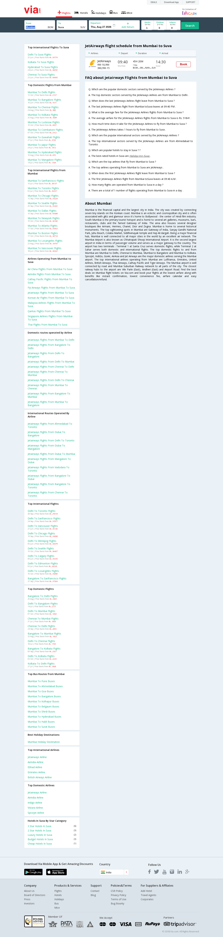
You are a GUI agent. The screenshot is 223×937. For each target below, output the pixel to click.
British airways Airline (40, 777)
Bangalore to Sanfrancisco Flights (47, 578)
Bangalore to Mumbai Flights (44, 633)
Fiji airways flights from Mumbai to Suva (51, 287)
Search (190, 26)
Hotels (58, 895)
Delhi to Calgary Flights (41, 556)
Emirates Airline (36, 772)
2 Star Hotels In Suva (52, 830)
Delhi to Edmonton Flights (43, 563)
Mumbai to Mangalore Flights (45, 159)
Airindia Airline (35, 762)
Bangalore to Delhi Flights (43, 596)
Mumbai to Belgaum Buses (43, 706)
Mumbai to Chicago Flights (43, 195)
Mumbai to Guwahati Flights (44, 137)
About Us (29, 891)
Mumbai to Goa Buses (41, 691)
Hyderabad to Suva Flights (43, 67)
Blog (93, 895)
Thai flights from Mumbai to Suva (47, 324)
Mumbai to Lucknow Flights (44, 122)
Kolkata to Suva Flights (41, 62)
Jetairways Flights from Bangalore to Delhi (49, 346)
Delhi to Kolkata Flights (41, 656)
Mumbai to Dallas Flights (42, 210)
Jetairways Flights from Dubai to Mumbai (51, 454)
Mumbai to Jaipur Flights (42, 144)
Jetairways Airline (37, 757)
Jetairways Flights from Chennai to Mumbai (48, 373)
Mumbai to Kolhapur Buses (43, 701)
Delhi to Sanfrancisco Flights (44, 518)
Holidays (59, 899)
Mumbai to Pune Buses (41, 681)
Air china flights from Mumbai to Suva (50, 269)
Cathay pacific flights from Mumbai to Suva (50, 281)
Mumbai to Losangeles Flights (45, 240)
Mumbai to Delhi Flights (41, 92)
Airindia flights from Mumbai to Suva (49, 274)
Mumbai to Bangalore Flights (44, 99)
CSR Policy (117, 891)
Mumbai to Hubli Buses (41, 721)
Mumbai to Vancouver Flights (44, 248)
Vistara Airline (35, 807)
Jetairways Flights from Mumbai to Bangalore (48, 403)
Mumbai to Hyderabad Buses (44, 716)
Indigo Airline (35, 802)
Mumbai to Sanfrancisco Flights (46, 180)
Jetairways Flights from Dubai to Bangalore (46, 433)
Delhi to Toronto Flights (41, 511)
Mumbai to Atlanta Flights (42, 225)
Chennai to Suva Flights (41, 74)
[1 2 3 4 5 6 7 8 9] (147, 28)
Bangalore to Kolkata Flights (44, 648)
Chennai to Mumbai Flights (43, 618)
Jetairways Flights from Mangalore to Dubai (49, 460)
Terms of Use (118, 899)
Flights (58, 891)
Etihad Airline (35, 767)
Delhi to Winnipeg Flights (42, 541)
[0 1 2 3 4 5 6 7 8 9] (160, 28)
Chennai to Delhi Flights (41, 626)
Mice (57, 907)
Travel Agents (148, 895)
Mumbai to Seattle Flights (42, 203)
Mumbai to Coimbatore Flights (45, 129)
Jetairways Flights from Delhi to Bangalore (46, 355)
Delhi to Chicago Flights (41, 533)
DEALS (154, 2)
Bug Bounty (117, 903)
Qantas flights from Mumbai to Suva (49, 311)
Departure (96, 23)
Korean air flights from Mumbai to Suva (51, 297)
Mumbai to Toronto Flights (43, 188)
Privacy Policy (118, 895)
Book (183, 64)
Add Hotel (146, 891)
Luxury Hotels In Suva (52, 835)
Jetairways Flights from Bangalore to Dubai (49, 477)
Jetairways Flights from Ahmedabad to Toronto (50, 425)
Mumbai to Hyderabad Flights (45, 152)
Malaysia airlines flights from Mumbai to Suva (51, 304)
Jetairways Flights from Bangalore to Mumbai (49, 395)
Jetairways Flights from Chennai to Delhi (51, 366)
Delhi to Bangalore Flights (43, 603)
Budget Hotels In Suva (52, 839)
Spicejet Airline (36, 812)
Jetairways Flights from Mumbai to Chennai (48, 386)
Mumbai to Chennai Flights (43, 107)
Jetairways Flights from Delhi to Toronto (51, 440)
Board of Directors (34, 895)
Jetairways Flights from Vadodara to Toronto (48, 469)
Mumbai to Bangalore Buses (44, 696)
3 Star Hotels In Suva (52, 826)
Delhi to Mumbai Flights (41, 611)
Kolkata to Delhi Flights (41, 663)
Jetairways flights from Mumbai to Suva (51, 292)
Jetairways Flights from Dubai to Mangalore (46, 447)
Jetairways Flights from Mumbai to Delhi (51, 339)
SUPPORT (190, 2)
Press (27, 899)
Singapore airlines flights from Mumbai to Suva (50, 318)
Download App (171, 2)
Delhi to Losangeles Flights (43, 571)
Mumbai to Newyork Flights (44, 218)
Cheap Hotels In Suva (52, 843)
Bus (56, 903)
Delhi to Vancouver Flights (43, 526)
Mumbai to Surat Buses (41, 726)
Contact (95, 891)
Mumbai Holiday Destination (44, 742)
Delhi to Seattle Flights (41, 548)
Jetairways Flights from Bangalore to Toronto (49, 485)
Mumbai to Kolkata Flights (43, 114)
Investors (29, 903)
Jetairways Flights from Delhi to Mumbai (51, 361)
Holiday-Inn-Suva (139, 156)
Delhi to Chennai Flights (41, 641)
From (28, 23)
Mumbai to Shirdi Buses (41, 711)
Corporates (147, 899)
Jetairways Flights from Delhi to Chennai (51, 380)
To (59, 23)
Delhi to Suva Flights (39, 54)
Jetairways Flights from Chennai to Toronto (48, 494)
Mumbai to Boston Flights (43, 233)
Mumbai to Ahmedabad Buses (45, 686)
